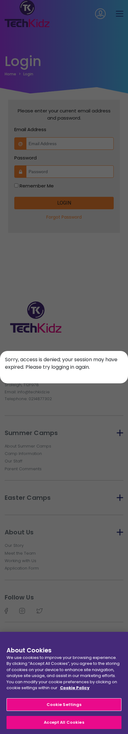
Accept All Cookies (64, 722)
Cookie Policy (74, 688)
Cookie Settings (64, 705)
